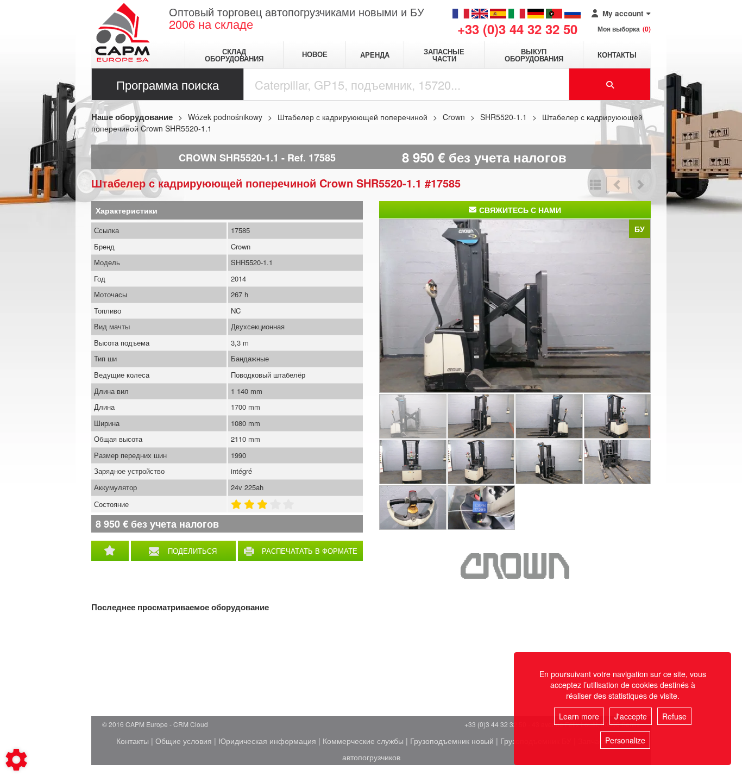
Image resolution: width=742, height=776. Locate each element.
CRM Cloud (190, 724)
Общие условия (183, 740)
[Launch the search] (610, 84)
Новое (315, 54)
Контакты (617, 54)
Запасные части (444, 55)
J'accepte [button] (630, 716)
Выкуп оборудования (534, 55)
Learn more (579, 716)
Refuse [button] (674, 716)
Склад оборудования (234, 55)
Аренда (374, 54)
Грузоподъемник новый (452, 740)
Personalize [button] (625, 740)
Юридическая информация (267, 740)
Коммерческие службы (363, 740)
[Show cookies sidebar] (16, 760)
